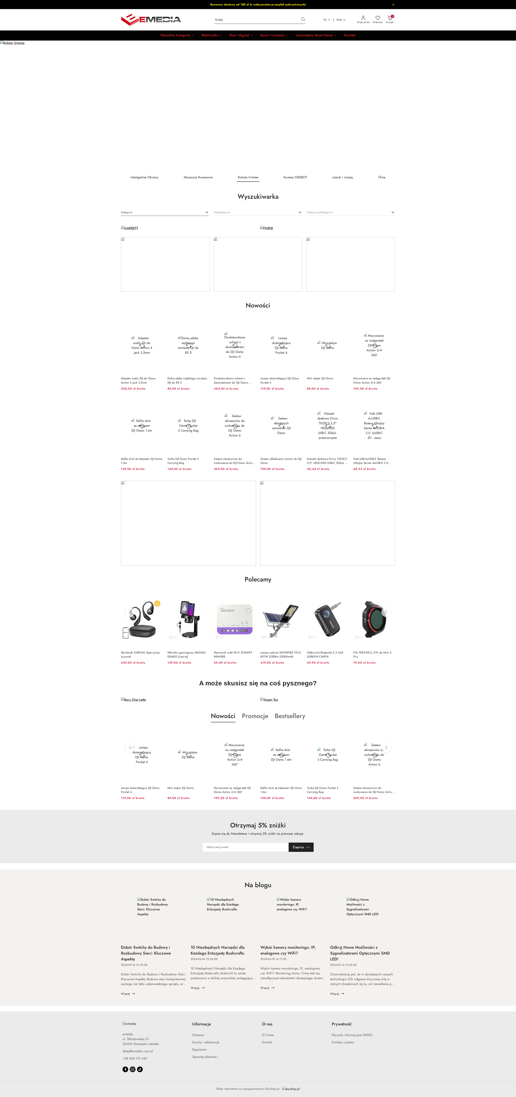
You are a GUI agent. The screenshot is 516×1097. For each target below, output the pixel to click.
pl (325, 20)
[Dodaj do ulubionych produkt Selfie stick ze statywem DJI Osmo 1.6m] (158, 403)
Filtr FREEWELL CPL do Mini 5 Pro (328, 654)
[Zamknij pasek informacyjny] (393, 4)
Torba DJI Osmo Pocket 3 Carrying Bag (183, 461)
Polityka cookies (343, 1042)
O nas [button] (267, 1024)
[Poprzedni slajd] (9, 106)
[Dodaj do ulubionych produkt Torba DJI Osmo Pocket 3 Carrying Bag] (204, 403)
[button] (177, 35)
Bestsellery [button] (290, 716)
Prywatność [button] (342, 1024)
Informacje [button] (201, 1024)
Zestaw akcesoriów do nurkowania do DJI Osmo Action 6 (234, 461)
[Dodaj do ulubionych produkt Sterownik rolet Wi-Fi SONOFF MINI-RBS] (207, 596)
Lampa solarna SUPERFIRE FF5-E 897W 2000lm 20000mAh (236, 654)
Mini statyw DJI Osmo (320, 378)
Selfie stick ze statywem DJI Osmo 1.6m (141, 461)
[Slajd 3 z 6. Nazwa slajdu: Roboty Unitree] (258, 106)
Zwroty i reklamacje (205, 1042)
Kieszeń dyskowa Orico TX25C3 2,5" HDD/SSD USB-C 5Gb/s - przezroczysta (327, 461)
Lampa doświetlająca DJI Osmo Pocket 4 (279, 380)
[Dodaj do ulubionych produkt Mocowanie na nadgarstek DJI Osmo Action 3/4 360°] (390, 322)
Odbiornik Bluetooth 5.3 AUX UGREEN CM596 (280, 654)
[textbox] (126, 212)
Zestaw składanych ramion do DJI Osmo (281, 461)
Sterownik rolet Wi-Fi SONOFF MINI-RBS (189, 654)
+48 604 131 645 (135, 1058)
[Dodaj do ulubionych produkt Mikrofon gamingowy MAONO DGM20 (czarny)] (160, 596)
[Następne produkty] (386, 612)
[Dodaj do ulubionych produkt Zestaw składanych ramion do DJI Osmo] (297, 403)
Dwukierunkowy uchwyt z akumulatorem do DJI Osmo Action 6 (231, 380)
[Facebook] (125, 1069)
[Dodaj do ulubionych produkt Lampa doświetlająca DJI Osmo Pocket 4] (297, 322)
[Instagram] (132, 1069)
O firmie (268, 1035)
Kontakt (267, 1042)
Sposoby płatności (205, 1056)
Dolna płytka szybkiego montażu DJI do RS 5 (187, 380)
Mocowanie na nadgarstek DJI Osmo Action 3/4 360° (371, 380)
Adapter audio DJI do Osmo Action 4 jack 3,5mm (138, 380)
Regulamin (199, 1049)
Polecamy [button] (258, 579)
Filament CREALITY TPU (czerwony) (370, 654)
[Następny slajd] (507, 106)
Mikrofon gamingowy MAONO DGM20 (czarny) (142, 654)
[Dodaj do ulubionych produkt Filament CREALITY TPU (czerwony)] (392, 596)
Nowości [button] (223, 716)
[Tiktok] (140, 1069)
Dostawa (198, 1035)
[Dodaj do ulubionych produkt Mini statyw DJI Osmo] (344, 322)
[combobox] (165, 212)
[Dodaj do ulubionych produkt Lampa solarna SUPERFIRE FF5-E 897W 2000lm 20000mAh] (253, 596)
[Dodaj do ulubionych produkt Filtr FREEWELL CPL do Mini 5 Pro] (346, 596)
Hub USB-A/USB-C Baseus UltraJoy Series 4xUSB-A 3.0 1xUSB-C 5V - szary (370, 461)
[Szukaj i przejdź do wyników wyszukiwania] (303, 20)
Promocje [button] (255, 716)
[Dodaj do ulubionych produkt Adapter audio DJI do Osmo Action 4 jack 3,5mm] (158, 322)
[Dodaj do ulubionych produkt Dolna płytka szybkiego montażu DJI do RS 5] (204, 322)
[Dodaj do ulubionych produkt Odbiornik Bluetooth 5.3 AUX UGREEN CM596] (299, 596)
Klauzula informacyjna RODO (352, 1035)
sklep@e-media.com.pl (138, 1051)
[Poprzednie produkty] (129, 612)
